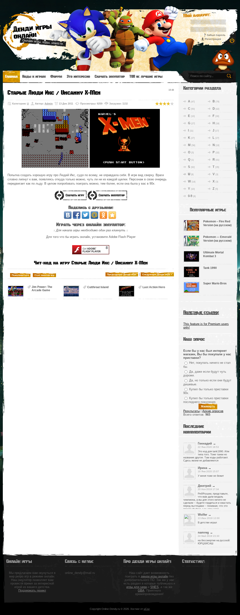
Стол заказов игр (44, 275)
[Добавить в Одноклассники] (103, 215)
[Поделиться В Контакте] (67, 215)
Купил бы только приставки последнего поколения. (205, 400)
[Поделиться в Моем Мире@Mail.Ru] (94, 215)
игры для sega (136, 587)
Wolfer (202, 514)
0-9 (190, 196)
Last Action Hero (153, 287)
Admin (49, 103)
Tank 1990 (210, 268)
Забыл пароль (216, 35)
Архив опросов (212, 411)
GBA (141, 590)
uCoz (147, 608)
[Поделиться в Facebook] (76, 215)
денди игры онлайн (154, 576)
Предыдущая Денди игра (121, 274)
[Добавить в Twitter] (85, 215)
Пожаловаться (20, 275)
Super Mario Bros (215, 283)
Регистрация (213, 39)
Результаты (191, 411)
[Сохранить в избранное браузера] (112, 215)
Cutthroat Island (98, 287)
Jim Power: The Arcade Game (42, 287)
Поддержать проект (32, 590)
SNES (154, 587)
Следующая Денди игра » (157, 274)
